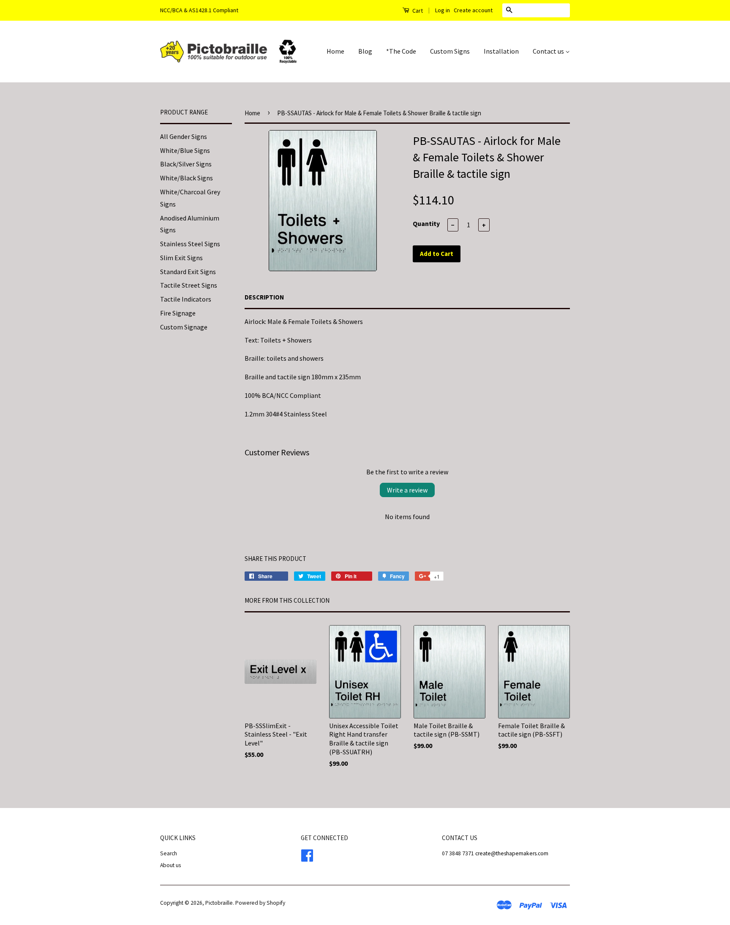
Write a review (407, 490)
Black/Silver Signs (186, 164)
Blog (365, 51)
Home (335, 51)
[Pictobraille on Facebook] (307, 854)
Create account (473, 10)
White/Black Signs (186, 178)
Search (168, 853)
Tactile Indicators (185, 299)
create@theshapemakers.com (511, 853)
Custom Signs (450, 51)
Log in (442, 10)
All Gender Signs (183, 136)
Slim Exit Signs (181, 257)
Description (264, 297)
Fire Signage (178, 313)
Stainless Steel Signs (190, 243)
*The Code (401, 51)
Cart (417, 10)
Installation (501, 51)
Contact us (549, 51)
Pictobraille (219, 902)
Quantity (426, 223)
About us (170, 865)
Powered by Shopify (260, 902)
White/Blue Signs (185, 150)
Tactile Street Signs (188, 285)
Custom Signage (183, 327)
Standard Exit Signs (188, 271)
